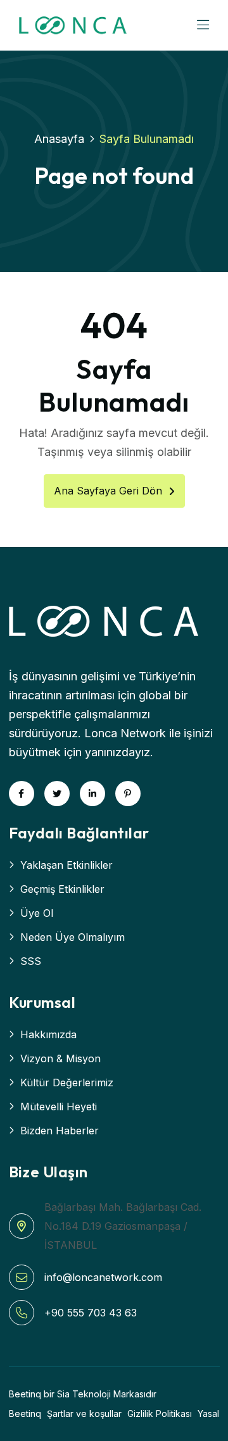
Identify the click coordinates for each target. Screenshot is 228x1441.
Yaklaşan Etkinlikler (66, 865)
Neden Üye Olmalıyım (72, 937)
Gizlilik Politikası (159, 1413)
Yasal (208, 1413)
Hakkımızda (48, 1034)
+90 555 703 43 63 (90, 1312)
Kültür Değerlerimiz (66, 1082)
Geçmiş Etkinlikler (62, 889)
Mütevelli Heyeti (58, 1106)
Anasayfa (59, 138)
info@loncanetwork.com (103, 1277)
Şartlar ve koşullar (84, 1413)
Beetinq (25, 1413)
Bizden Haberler (59, 1130)
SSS (30, 961)
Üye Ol (36, 913)
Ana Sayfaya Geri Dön (108, 490)
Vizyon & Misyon (60, 1058)
